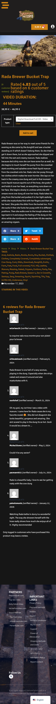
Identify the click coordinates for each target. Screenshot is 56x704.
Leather (43, 265)
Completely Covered (19, 258)
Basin (17, 255)
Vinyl (25, 280)
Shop (13, 248)
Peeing (4, 272)
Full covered (24, 265)
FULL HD (35, 265)
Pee (49, 269)
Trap (47, 276)
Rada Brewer (20, 272)
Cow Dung (6, 262)
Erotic (46, 262)
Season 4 (31, 272)
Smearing (19, 276)
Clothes (5, 258)
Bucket (42, 255)
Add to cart (28, 133)
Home (4, 248)
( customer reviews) (5, 88)
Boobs (24, 255)
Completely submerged (40, 258)
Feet (9, 265)
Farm (3, 265)
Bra (35, 255)
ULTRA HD (6, 280)
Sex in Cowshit (43, 272)
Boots (30, 255)
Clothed (49, 255)
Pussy (11, 272)
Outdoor (37, 269)
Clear (18, 123)
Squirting (36, 276)
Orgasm (28, 269)
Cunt (14, 262)
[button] (11, 231)
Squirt (27, 276)
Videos (23, 248)
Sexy (12, 276)
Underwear (17, 280)
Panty (44, 269)
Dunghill (38, 262)
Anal (3, 255)
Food (14, 265)
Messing (13, 269)
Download (28, 262)
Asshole (10, 255)
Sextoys (5, 276)
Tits (43, 276)
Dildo (20, 262)
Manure (5, 269)
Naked (21, 269)
